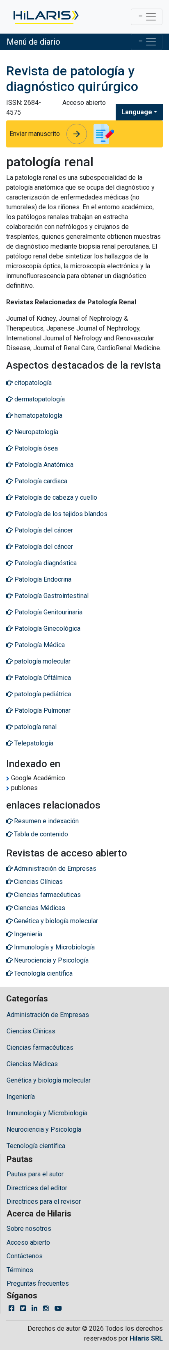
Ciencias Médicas (32, 1064)
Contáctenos (25, 1256)
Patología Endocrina (42, 579)
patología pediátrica (42, 694)
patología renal (35, 727)
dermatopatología (39, 399)
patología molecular (42, 661)
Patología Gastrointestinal (51, 596)
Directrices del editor (37, 1188)
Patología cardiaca (40, 481)
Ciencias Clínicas (31, 1031)
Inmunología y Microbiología (47, 1113)
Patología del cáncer (43, 530)
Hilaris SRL (146, 1338)
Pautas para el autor (35, 1174)
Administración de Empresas (48, 1015)
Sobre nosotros (29, 1228)
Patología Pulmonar (42, 710)
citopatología (32, 383)
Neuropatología (35, 432)
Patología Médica (39, 645)
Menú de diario (33, 42)
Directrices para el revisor (44, 1201)
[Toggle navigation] (146, 17)
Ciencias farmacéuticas (40, 1047)
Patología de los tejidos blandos (60, 514)
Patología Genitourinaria (47, 612)
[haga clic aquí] (45, 17)
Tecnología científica (36, 1146)
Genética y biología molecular (49, 1080)
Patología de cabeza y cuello (55, 497)
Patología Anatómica (43, 465)
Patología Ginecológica (46, 628)
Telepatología (33, 743)
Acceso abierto (28, 1242)
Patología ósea (35, 448)
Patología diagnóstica (45, 563)
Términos (20, 1270)
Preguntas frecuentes (38, 1283)
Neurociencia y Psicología (44, 1129)
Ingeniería (21, 1097)
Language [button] (136, 112)
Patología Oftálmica (42, 678)
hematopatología (37, 415)
